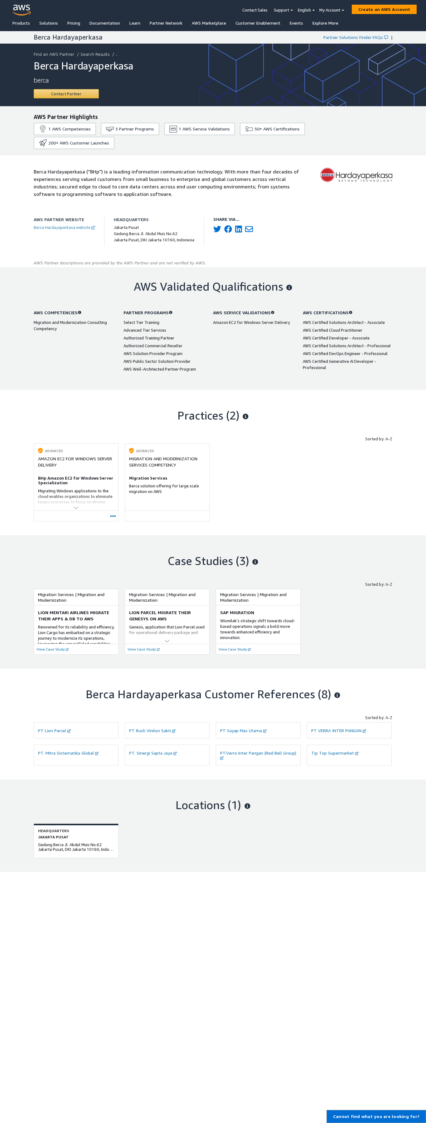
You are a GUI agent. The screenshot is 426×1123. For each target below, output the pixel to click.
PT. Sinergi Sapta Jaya (150, 753)
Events (296, 23)
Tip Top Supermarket (332, 753)
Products (21, 23)
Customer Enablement (257, 23)
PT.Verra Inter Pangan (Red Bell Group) (258, 753)
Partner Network (166, 23)
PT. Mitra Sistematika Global (66, 753)
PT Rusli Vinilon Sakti (150, 730)
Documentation (105, 23)
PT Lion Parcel (52, 730)
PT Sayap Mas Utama (241, 730)
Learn (134, 23)
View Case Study (50, 649)
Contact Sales (255, 9)
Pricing (73, 23)
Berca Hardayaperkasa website (62, 227)
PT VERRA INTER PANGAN (336, 730)
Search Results (94, 54)
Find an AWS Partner (54, 54)
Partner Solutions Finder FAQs (353, 37)
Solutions (48, 23)
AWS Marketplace (209, 23)
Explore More (325, 23)
